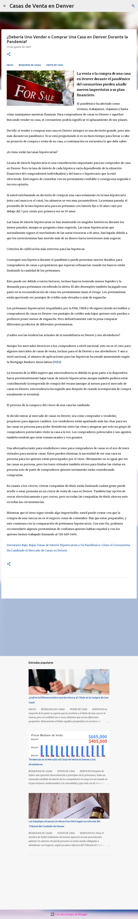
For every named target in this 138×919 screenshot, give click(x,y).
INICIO (10, 65)
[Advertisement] (69, 627)
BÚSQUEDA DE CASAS (30, 65)
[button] (9, 54)
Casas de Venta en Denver (41, 6)
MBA (57, 362)
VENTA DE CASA (54, 65)
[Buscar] (133, 6)
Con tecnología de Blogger (71, 914)
